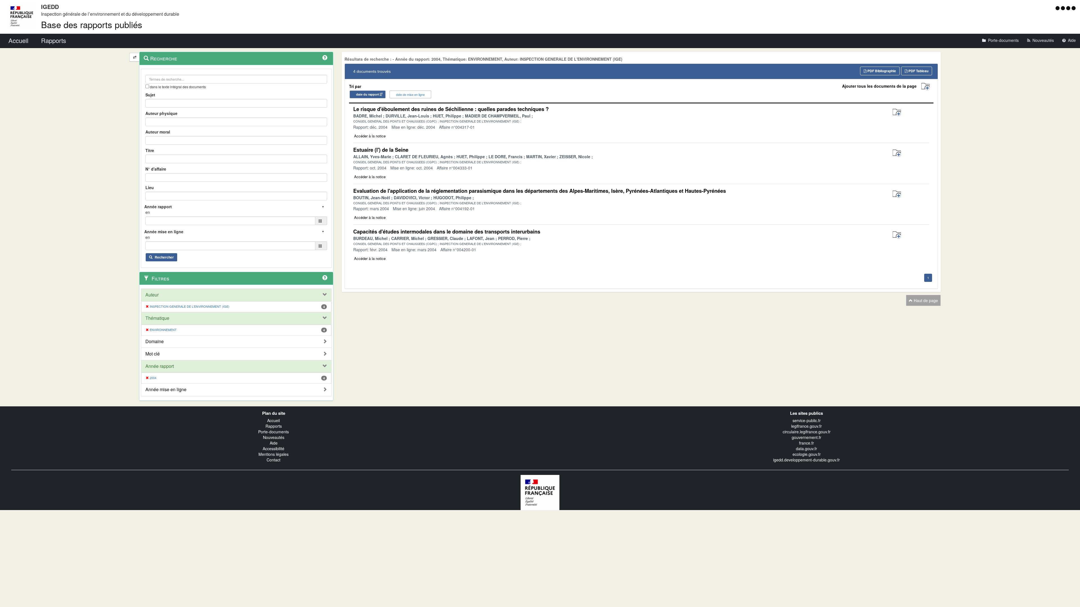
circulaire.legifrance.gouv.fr (807, 431)
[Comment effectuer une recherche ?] (324, 57)
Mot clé (152, 354)
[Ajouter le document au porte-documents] (896, 113)
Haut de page (925, 300)
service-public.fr (807, 420)
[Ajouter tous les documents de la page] (925, 87)
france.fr (806, 443)
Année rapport (159, 366)
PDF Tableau (918, 70)
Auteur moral (157, 132)
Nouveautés (273, 437)
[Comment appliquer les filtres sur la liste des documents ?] (324, 277)
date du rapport (367, 94)
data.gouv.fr (806, 448)
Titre (149, 150)
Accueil (273, 420)
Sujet (150, 95)
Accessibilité (273, 448)
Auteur (152, 295)
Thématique (157, 318)
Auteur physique (161, 113)
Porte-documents (273, 431)
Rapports (274, 426)
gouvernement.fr (806, 437)
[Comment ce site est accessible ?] (1058, 7)
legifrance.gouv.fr (806, 426)
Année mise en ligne (165, 389)
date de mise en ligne (410, 94)
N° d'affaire (155, 169)
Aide (274, 443)
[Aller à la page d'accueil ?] (1074, 7)
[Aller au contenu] (1063, 7)
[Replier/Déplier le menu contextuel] (134, 57)
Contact (273, 460)
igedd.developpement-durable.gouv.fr (806, 460)
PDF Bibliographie (881, 70)
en (147, 212)
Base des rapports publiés (91, 24)
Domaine (154, 341)
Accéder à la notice (370, 136)
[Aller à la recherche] (1069, 7)
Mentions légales (273, 454)
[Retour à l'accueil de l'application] (540, 492)
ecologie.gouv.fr (807, 454)
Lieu (149, 187)
